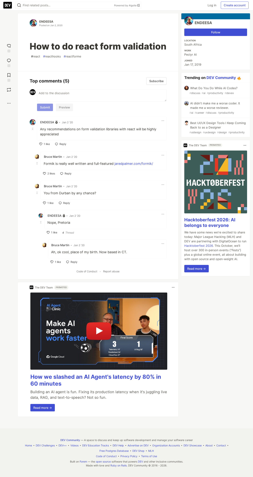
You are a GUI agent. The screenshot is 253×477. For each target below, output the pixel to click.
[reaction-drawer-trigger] (9, 48)
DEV (140, 461)
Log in (212, 5)
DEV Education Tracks (95, 445)
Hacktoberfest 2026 (198, 245)
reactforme (72, 56)
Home (28, 445)
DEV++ (63, 445)
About (209, 445)
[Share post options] (9, 103)
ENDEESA (46, 21)
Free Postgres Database (114, 450)
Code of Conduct (86, 271)
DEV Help (118, 445)
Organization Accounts (166, 445)
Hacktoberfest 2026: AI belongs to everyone (209, 222)
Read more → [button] (42, 408)
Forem (83, 461)
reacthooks (52, 56)
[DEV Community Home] (7, 5)
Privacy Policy (128, 456)
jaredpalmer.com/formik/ (133, 164)
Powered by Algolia (125, 5)
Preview (64, 107)
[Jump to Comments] (9, 62)
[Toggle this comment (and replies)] (33, 129)
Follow (215, 32)
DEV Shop (138, 450)
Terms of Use (149, 456)
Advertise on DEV (138, 445)
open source (103, 461)
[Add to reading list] (9, 77)
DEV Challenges (45, 445)
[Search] (19, 5)
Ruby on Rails (118, 465)
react (35, 56)
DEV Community (221, 77)
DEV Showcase (193, 445)
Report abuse (111, 271)
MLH (151, 450)
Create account (235, 5)
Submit (45, 107)
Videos (74, 445)
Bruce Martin (53, 157)
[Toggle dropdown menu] (163, 121)
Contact (221, 445)
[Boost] (9, 90)
